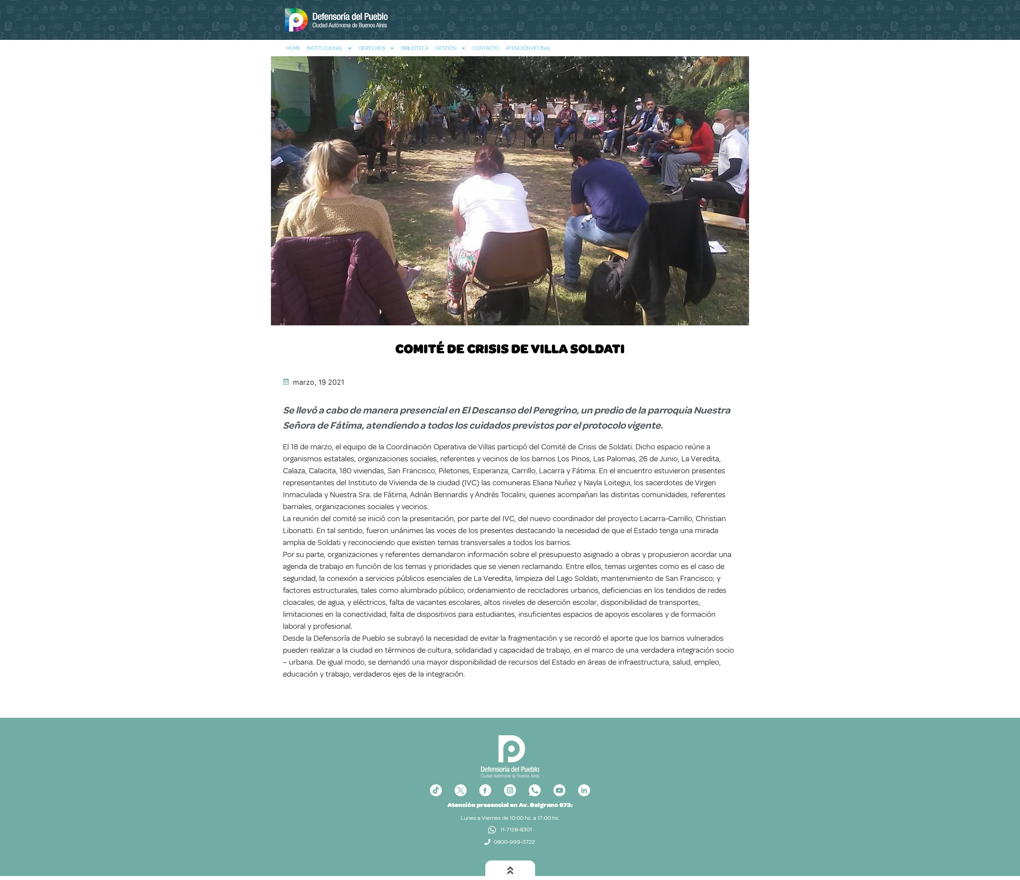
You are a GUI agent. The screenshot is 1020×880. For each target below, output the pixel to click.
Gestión (446, 48)
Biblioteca (415, 48)
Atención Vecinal (528, 48)
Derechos (372, 48)
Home (293, 48)
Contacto (486, 48)
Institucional (325, 48)
